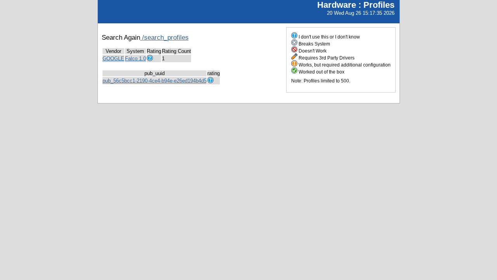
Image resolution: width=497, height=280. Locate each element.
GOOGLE (113, 58)
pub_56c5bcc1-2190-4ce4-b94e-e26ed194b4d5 (155, 81)
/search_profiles (164, 37)
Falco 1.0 (135, 58)
